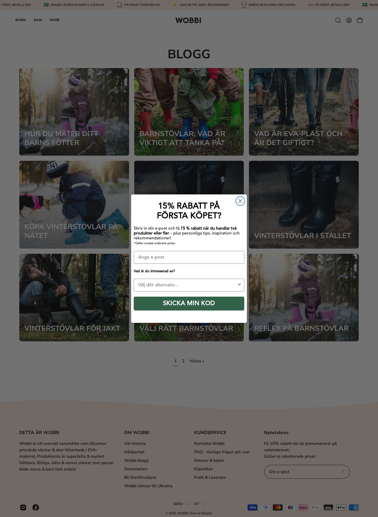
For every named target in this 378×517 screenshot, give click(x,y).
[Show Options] (239, 285)
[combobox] (187, 285)
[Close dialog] (240, 200)
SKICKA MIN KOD (189, 303)
